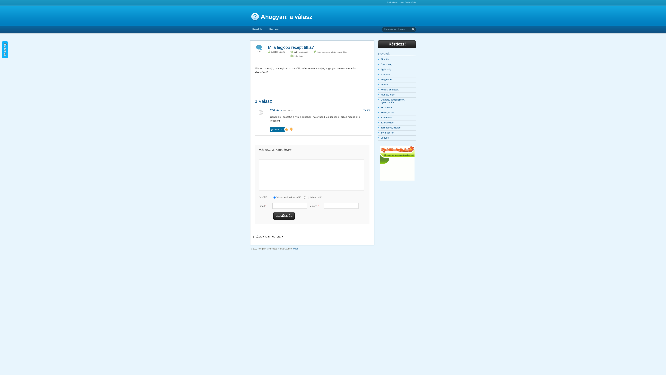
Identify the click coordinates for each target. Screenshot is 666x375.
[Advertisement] (290, 3)
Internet (385, 84)
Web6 (295, 249)
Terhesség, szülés (390, 127)
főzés (319, 52)
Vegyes (385, 137)
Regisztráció (410, 2)
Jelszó (314, 206)
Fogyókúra (386, 79)
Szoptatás (386, 117)
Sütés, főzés (298, 56)
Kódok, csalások (390, 89)
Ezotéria (385, 74)
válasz (366, 110)
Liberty (282, 52)
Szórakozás (387, 122)
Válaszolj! (4, 49)
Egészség (386, 69)
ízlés (334, 52)
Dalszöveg (386, 64)
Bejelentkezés (392, 2)
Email (262, 206)
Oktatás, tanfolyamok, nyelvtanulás (393, 101)
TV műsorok (387, 132)
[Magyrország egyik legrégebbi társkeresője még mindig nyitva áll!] (397, 180)
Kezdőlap (258, 29)
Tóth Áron (276, 110)
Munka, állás (388, 94)
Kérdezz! (274, 29)
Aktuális (385, 59)
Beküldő (263, 197)
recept (339, 52)
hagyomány (326, 52)
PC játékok (386, 107)
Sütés (345, 52)
